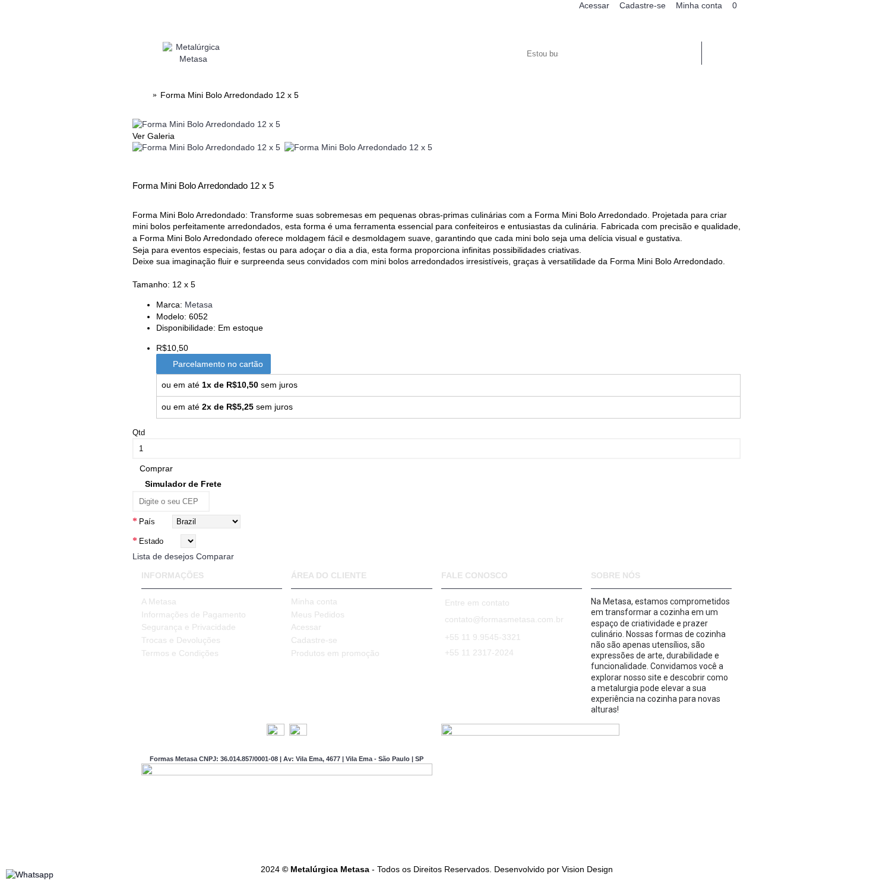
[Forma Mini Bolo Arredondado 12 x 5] (206, 124)
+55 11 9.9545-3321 (483, 637)
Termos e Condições (180, 653)
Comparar (215, 556)
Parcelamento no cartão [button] (216, 364)
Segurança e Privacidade (188, 627)
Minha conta (314, 601)
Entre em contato (477, 602)
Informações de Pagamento (193, 614)
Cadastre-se (314, 640)
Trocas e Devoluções (180, 640)
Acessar (306, 627)
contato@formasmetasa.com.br (504, 619)
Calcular (243, 500)
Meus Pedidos (317, 614)
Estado (151, 541)
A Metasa (158, 601)
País (147, 521)
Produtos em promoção (335, 653)
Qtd (138, 432)
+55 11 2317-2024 (479, 652)
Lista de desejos (163, 556)
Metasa (199, 304)
